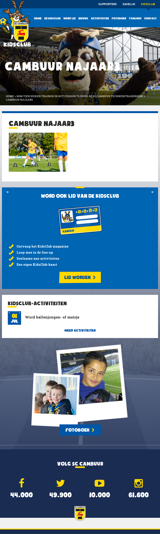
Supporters (107, 4)
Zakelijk (129, 4)
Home (38, 18)
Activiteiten (100, 18)
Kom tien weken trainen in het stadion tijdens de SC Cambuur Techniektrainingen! (80, 96)
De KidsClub (52, 18)
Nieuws (83, 18)
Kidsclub (148, 4)
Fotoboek (119, 18)
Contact (150, 18)
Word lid (69, 18)
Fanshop (135, 18)
